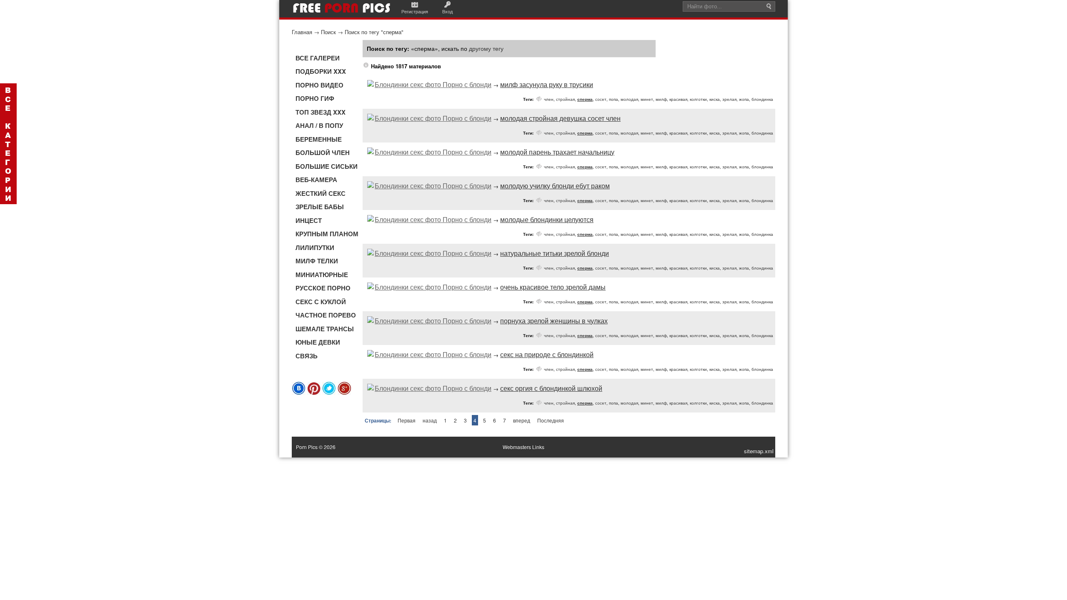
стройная (565, 99)
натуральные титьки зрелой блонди (554, 253)
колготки (698, 99)
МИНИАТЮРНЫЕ (322, 274)
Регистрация (414, 11)
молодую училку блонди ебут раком (555, 185)
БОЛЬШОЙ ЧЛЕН (323, 152)
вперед (521, 420)
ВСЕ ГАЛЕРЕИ (318, 57)
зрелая (729, 99)
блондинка (762, 99)
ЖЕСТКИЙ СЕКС (321, 193)
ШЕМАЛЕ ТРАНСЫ (325, 328)
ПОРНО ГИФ (315, 98)
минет (647, 99)
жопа (744, 99)
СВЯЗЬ (307, 355)
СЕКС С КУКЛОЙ (321, 301)
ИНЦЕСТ (309, 220)
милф (661, 99)
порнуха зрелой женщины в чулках (554, 320)
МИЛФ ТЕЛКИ (317, 260)
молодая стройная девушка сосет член (560, 118)
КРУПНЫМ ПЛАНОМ (327, 233)
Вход (447, 11)
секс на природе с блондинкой (547, 354)
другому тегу (486, 48)
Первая (407, 420)
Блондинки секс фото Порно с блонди (433, 84)
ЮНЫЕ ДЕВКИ (318, 342)
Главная (302, 32)
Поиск (328, 32)
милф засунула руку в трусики (546, 84)
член (549, 99)
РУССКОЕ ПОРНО (323, 287)
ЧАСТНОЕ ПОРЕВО (326, 315)
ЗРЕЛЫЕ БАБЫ (320, 206)
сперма (585, 99)
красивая (678, 99)
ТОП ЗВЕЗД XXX (321, 112)
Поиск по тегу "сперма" (374, 32)
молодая (629, 99)
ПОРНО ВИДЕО (319, 85)
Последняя (550, 420)
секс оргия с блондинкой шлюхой (551, 388)
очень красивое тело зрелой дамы (553, 287)
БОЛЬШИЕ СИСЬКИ (327, 166)
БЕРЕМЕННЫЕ (319, 139)
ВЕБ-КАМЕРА (316, 179)
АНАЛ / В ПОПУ (319, 125)
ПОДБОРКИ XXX (321, 71)
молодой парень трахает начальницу (557, 152)
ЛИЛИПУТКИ (315, 247)
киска (714, 99)
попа (613, 99)
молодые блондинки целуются (547, 219)
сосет (600, 99)
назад (430, 420)
